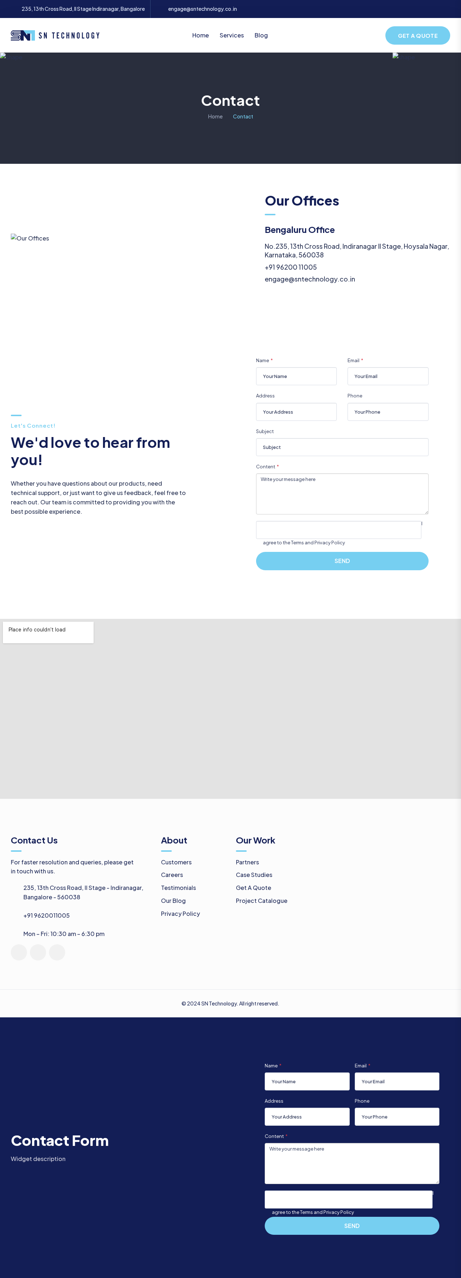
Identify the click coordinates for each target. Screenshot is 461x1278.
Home (200, 35)
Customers (176, 862)
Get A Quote (253, 887)
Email (353, 360)
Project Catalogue (261, 900)
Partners (247, 862)
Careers (172, 874)
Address (265, 396)
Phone (355, 396)
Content (265, 466)
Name (262, 360)
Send (342, 560)
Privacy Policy (180, 913)
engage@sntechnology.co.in (202, 9)
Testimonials (178, 887)
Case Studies (254, 874)
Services (232, 35)
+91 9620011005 (46, 915)
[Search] (373, 35)
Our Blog (173, 900)
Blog (261, 35)
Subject (265, 431)
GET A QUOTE (418, 35)
